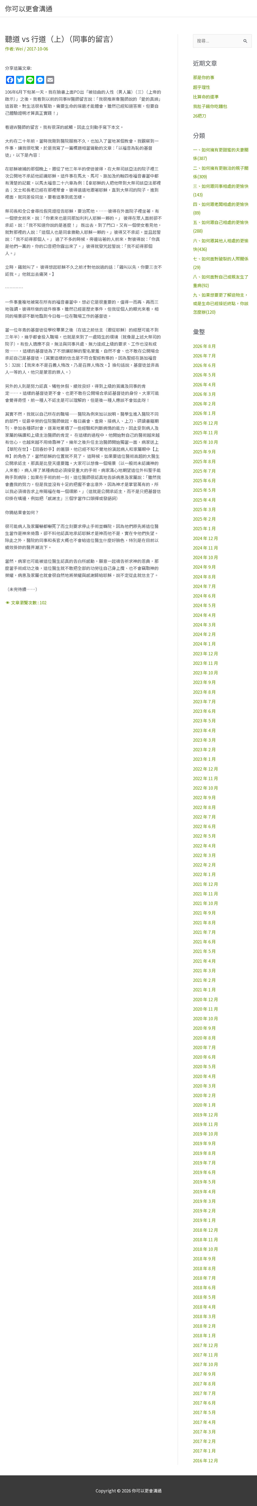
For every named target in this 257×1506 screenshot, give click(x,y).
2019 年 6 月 (204, 1172)
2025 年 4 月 (204, 500)
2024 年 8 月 (204, 576)
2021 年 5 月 (204, 951)
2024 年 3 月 (204, 624)
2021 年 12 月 (205, 884)
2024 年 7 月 (204, 586)
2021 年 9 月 (204, 912)
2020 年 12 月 (205, 999)
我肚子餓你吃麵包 (210, 106)
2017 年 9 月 (204, 1374)
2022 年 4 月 (204, 845)
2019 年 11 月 (205, 1124)
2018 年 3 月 (204, 1316)
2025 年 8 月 (204, 461)
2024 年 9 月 (204, 567)
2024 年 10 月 (205, 557)
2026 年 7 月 (204, 355)
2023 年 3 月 (204, 740)
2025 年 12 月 (205, 423)
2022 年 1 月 (204, 874)
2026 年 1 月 (204, 413)
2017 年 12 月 (205, 1345)
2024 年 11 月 (205, 548)
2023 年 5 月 (204, 720)
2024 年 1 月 (204, 643)
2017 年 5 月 (204, 1412)
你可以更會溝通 (28, 8)
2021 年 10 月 (205, 903)
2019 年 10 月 (205, 1134)
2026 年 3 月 (204, 394)
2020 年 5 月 (204, 1066)
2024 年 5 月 (204, 605)
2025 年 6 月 (204, 480)
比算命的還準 (206, 96)
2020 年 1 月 (204, 1105)
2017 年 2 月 (204, 1441)
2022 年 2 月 (204, 865)
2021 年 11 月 (205, 893)
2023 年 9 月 (204, 682)
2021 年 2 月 (204, 980)
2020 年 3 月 (204, 1086)
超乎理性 (201, 87)
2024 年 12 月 (205, 538)
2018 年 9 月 (204, 1258)
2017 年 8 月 (204, 1383)
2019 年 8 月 (204, 1153)
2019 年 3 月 (204, 1201)
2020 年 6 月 (204, 1057)
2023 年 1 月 (204, 759)
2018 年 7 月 (204, 1278)
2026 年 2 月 (204, 403)
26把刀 (199, 116)
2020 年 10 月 (205, 1018)
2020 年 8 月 (204, 1038)
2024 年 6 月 (204, 596)
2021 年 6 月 (204, 941)
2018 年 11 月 (205, 1239)
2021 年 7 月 (204, 932)
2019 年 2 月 (204, 1210)
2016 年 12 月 (205, 1460)
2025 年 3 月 (204, 509)
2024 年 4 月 (204, 615)
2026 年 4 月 (204, 384)
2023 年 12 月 (205, 653)
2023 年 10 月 (205, 672)
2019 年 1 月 (204, 1220)
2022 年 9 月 (204, 797)
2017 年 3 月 (204, 1431)
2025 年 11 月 (205, 432)
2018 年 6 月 (204, 1287)
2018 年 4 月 (204, 1307)
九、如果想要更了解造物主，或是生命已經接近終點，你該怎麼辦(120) (220, 303)
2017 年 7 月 (204, 1393)
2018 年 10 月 (205, 1249)
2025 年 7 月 (204, 471)
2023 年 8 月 (204, 692)
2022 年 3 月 (204, 855)
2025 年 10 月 (205, 442)
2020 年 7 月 (204, 1047)
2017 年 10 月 (205, 1364)
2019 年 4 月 (204, 1191)
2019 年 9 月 (204, 1143)
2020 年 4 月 (204, 1076)
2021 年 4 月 (204, 961)
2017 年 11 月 (205, 1355)
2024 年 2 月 (204, 634)
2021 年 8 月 (204, 922)
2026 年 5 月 (204, 374)
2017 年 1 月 (204, 1450)
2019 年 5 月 (204, 1181)
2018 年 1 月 (204, 1335)
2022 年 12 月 (205, 769)
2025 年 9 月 (204, 451)
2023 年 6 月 (204, 711)
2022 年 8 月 (204, 807)
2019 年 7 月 (204, 1162)
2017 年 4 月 (204, 1422)
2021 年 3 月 (204, 970)
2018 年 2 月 (204, 1326)
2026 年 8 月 (204, 346)
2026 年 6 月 (204, 365)
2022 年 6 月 (204, 826)
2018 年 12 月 (205, 1230)
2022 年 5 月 (204, 836)
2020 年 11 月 (205, 1009)
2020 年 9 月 (204, 1028)
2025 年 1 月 (204, 528)
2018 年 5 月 (204, 1297)
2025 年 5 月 (204, 490)
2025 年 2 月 (204, 519)
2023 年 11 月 (205, 663)
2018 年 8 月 (204, 1268)
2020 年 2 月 (204, 1095)
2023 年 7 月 (204, 701)
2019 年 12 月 (205, 1114)
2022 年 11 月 (205, 778)
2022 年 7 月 (204, 817)
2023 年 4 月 (204, 730)
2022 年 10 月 (205, 788)
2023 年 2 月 (204, 749)
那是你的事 (203, 77)
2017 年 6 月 (204, 1403)
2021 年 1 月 (204, 989)
